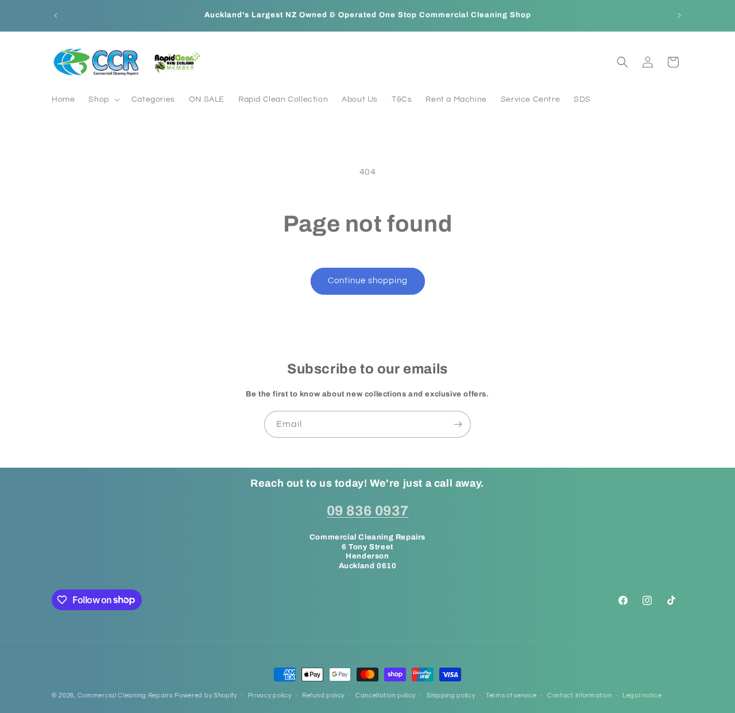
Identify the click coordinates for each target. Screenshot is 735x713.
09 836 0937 (368, 510)
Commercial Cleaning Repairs (125, 695)
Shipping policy (451, 695)
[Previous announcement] (55, 15)
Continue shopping (368, 280)
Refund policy (323, 695)
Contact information (579, 695)
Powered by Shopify (206, 695)
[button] (103, 99)
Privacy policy (270, 695)
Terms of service (511, 695)
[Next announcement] (679, 15)
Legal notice (642, 695)
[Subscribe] (457, 424)
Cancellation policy (385, 695)
